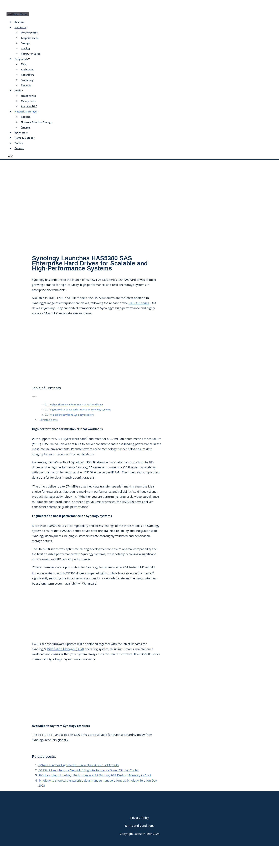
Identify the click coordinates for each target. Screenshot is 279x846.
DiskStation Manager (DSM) (65, 649)
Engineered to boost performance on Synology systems (80, 409)
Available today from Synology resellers (72, 414)
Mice (23, 64)
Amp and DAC (29, 106)
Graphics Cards (29, 37)
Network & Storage (26, 111)
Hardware (20, 27)
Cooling (25, 48)
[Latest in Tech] (37, 8)
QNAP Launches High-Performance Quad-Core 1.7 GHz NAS (78, 765)
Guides (19, 143)
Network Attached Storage (36, 122)
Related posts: (49, 420)
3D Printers (21, 132)
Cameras (26, 85)
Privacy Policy (139, 818)
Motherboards (29, 32)
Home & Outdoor (24, 137)
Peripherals (21, 59)
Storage (25, 43)
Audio (18, 90)
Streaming (27, 80)
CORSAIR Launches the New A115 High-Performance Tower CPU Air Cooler (88, 770)
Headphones (28, 95)
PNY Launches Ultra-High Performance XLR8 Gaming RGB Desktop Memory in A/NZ (94, 775)
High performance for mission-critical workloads (76, 404)
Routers (25, 116)
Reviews (19, 22)
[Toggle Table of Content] (34, 396)
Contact (19, 148)
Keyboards (27, 69)
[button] (10, 156)
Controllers (27, 74)
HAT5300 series (139, 303)
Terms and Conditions (139, 826)
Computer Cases (30, 53)
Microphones (28, 101)
